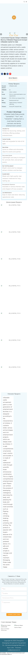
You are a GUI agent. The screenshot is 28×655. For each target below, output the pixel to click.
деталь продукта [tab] (13, 78)
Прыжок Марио (17, 627)
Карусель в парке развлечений (5, 629)
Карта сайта (10, 647)
